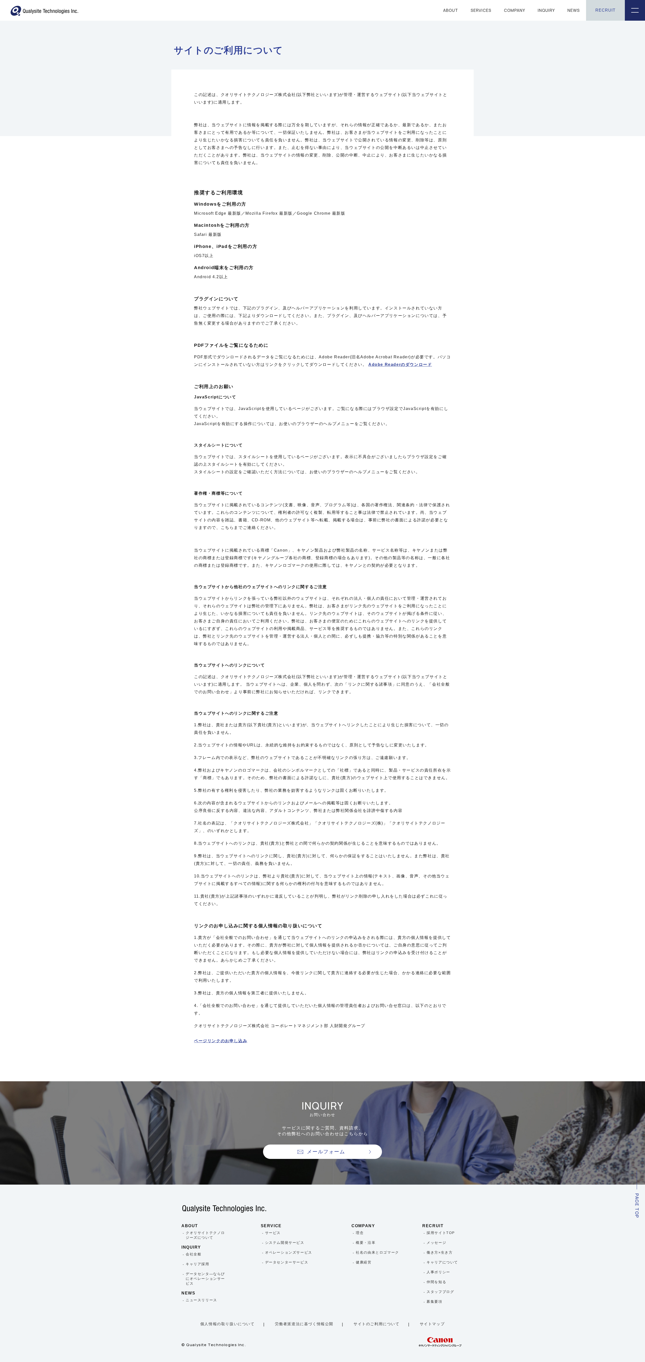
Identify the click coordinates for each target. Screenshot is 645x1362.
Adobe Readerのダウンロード (400, 364)
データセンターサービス (286, 1262)
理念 (360, 1233)
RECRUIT (605, 10)
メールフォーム (326, 1151)
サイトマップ (432, 1324)
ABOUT (450, 10)
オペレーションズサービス (288, 1252)
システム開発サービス (284, 1243)
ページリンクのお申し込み (220, 1041)
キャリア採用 (197, 1264)
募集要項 (434, 1302)
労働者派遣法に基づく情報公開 (304, 1324)
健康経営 (363, 1262)
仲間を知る (436, 1282)
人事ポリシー (438, 1272)
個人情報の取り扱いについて (227, 1324)
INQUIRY (546, 10)
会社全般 (193, 1254)
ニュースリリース (201, 1300)
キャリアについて (442, 1262)
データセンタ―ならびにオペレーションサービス (205, 1278)
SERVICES (481, 10)
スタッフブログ (440, 1292)
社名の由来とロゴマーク (377, 1252)
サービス (273, 1233)
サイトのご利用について (376, 1324)
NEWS (573, 10)
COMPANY (514, 10)
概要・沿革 (365, 1243)
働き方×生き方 (440, 1252)
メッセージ (436, 1243)
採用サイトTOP (441, 1233)
